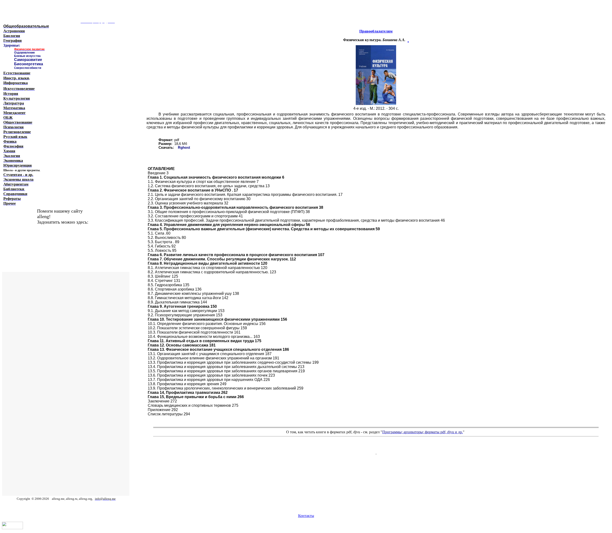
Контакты (306, 516)
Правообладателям (376, 31)
